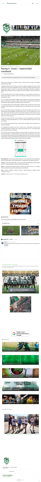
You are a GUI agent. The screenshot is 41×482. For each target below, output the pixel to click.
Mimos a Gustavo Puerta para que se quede (13, 350)
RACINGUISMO (3, 66)
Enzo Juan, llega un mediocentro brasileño (13, 376)
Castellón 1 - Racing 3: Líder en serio (10, 233)
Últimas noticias (10, 66)
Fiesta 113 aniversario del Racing (11, 389)
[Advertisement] (20, 14)
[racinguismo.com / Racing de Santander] (11, 4)
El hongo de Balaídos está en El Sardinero (13, 363)
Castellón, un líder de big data (10, 402)
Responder (6, 245)
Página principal (11, 471)
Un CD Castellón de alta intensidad (29, 233)
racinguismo (17, 66)
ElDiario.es (7, 413)
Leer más (3, 352)
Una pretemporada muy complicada (9, 264)
